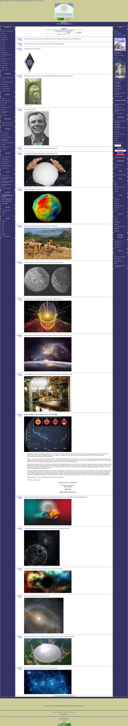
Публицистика (5, 39)
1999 (3, 231)
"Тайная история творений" (7, 82)
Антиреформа (117, 124)
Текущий (3, 221)
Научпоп (116, 167)
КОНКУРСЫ (8, 192)
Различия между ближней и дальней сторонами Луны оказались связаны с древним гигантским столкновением (52, 38)
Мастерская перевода (6, 188)
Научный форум (5, 159)
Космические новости (119, 79)
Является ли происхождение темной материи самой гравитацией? (41, 668)
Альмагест (4, 144)
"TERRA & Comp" (118, 107)
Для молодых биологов (120, 157)
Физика (115, 138)
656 (65, 696)
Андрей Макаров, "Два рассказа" (32, 48)
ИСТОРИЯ (7, 128)
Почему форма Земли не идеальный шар (34, 189)
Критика (3, 56)
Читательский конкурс (7, 201)
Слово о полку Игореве (6, 137)
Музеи (115, 182)
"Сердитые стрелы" (6, 90)
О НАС (120, 195)
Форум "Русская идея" (6, 161)
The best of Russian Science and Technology (120, 266)
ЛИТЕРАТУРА (7, 27)
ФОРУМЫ (7, 153)
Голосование (28, 0)
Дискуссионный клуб (6, 157)
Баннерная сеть (117, 244)
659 (71, 696)
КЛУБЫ (8, 171)
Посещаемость (117, 222)
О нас (13, 0)
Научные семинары (118, 96)
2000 (3, 229)
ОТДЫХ (120, 178)
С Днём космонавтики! (30, 109)
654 (61, 696)
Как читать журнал (118, 205)
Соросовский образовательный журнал (119, 127)
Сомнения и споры (6, 59)
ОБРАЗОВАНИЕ (120, 117)
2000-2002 (120, 61)
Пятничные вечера (5, 175)
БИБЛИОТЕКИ (120, 160)
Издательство (4, 65)
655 (63, 696)
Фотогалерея (4, 102)
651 (55, 696)
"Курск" (3, 41)
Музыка (3, 105)
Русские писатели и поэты (119, 226)
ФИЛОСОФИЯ (7, 118)
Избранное (116, 228)
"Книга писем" (5, 84)
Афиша (3, 33)
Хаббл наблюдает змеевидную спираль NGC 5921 (36, 596)
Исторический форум (6, 165)
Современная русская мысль (8, 122)
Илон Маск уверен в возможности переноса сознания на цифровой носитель (43, 298)
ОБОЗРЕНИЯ (8, 73)
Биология (116, 129)
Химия (115, 140)
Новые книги (4, 61)
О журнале (116, 203)
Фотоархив (4, 234)
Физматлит (116, 90)
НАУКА (120, 27)
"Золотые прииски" (6, 88)
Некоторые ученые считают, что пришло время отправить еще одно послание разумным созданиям (49, 636)
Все (115, 254)
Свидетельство (62, 29)
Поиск (115, 217)
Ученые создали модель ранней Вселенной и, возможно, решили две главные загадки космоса (48, 335)
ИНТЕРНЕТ (120, 237)
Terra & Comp (36, 480)
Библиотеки (116, 231)
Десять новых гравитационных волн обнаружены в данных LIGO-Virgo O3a (43, 568)
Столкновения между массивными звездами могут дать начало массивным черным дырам (47, 528)
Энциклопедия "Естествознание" (118, 86)
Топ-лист (35, 0)
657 (67, 696)
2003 (3, 223)
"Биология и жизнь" (118, 113)
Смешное (116, 191)
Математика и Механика (119, 134)
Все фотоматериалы (6, 236)
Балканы (3, 46)
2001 (3, 227)
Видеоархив (4, 115)
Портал (2, 0)
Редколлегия (116, 199)
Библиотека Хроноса (118, 164)
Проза (3, 48)
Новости (22, 0)
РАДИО (120, 171)
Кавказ (3, 43)
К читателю (4, 35)
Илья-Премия (5, 203)
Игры (115, 184)
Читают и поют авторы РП (119, 174)
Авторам (116, 201)
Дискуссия (41, 0)
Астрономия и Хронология (7, 142)
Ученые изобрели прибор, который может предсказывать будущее (40, 153)
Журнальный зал (5, 69)
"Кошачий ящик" (5, 86)
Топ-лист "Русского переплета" (118, 242)
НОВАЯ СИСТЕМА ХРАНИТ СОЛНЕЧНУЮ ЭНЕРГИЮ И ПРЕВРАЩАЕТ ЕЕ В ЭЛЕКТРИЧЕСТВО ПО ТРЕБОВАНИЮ (55, 497)
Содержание (8, 0)
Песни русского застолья (119, 186)
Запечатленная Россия (6, 146)
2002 (3, 225)
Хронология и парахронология (5, 140)
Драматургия (4, 52)
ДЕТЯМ (7, 207)
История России (5, 132)
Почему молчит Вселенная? (120, 35)
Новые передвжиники (6, 100)
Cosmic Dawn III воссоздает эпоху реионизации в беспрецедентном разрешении (44, 43)
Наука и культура (118, 59)
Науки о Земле (117, 132)
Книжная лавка (5, 67)
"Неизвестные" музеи (6, 107)
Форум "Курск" (5, 163)
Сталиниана (4, 149)
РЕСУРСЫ (120, 214)
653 (59, 696)
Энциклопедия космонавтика (117, 82)
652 (57, 696)
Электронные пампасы (6, 210)
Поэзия (3, 50)
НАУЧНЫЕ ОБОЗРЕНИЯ (120, 100)
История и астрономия (119, 55)
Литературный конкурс (7, 198)
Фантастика (4, 212)
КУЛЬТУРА (7, 94)
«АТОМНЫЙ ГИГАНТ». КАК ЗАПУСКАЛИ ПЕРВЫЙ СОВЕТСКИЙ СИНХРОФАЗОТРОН (48, 374)
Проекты (116, 220)
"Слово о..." (4, 79)
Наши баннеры (117, 246)
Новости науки (117, 259)
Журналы (116, 224)
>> (75, 696)
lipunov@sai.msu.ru (79, 705)
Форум (3, 214)
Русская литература (118, 142)
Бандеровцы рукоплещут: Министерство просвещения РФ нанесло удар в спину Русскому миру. (48, 75)
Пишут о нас (117, 207)
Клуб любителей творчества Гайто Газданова (7, 182)
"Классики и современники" (7, 77)
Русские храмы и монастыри (5, 112)
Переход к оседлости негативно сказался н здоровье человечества (40, 225)
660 (73, 696)
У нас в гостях (5, 63)
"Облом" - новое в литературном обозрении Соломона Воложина (40, 148)
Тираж (115, 210)
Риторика (4, 109)
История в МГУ (5, 135)
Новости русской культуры (7, 31)
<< (53, 696)
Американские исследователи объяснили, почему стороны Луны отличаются (43, 262)
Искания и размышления (7, 54)
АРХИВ (7, 218)
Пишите (17, 0)
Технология (116, 136)
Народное (116, 189)
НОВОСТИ (120, 250)
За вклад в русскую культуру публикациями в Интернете (7, 195)
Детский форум (5, 168)
